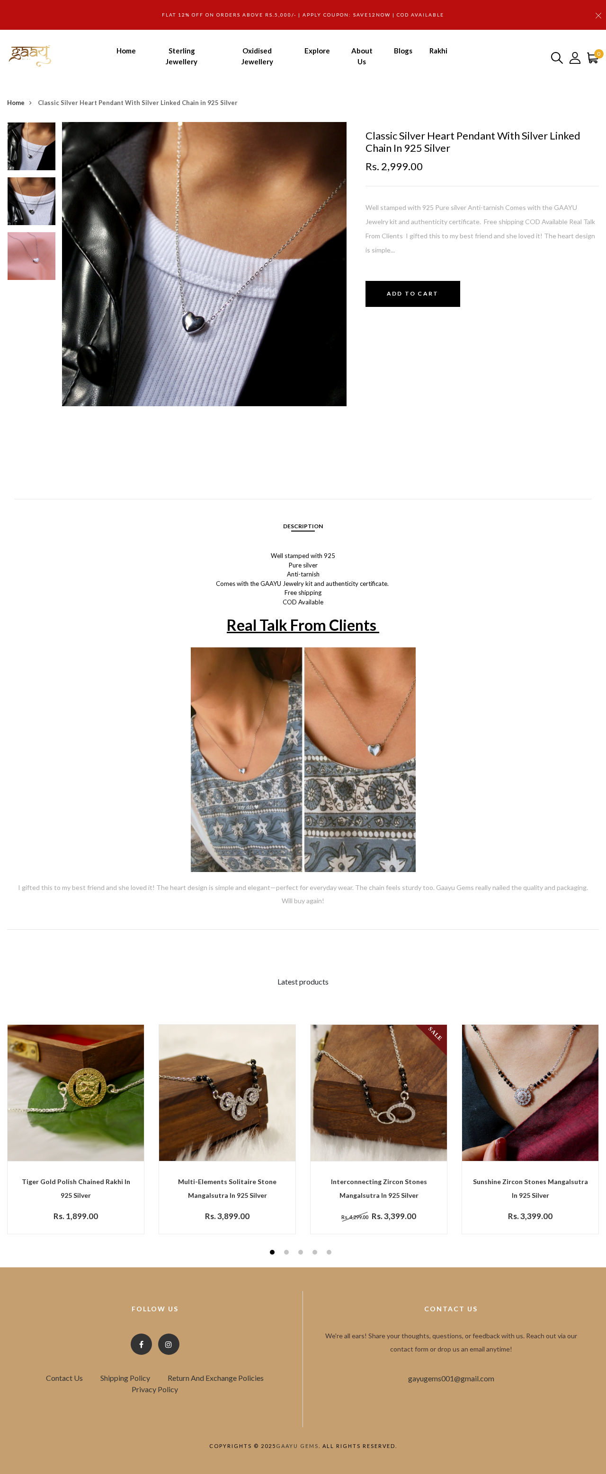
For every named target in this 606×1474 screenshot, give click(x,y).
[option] (31, 149)
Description (303, 526)
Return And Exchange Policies (216, 1377)
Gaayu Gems (297, 1446)
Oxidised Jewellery (257, 56)
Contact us (64, 1377)
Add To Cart (412, 293)
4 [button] (316, 1253)
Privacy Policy (155, 1389)
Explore (317, 50)
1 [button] (273, 1253)
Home (126, 50)
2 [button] (287, 1253)
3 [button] (302, 1253)
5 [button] (330, 1253)
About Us (362, 56)
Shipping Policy (125, 1377)
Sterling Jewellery (181, 56)
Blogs (403, 50)
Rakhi (438, 50)
